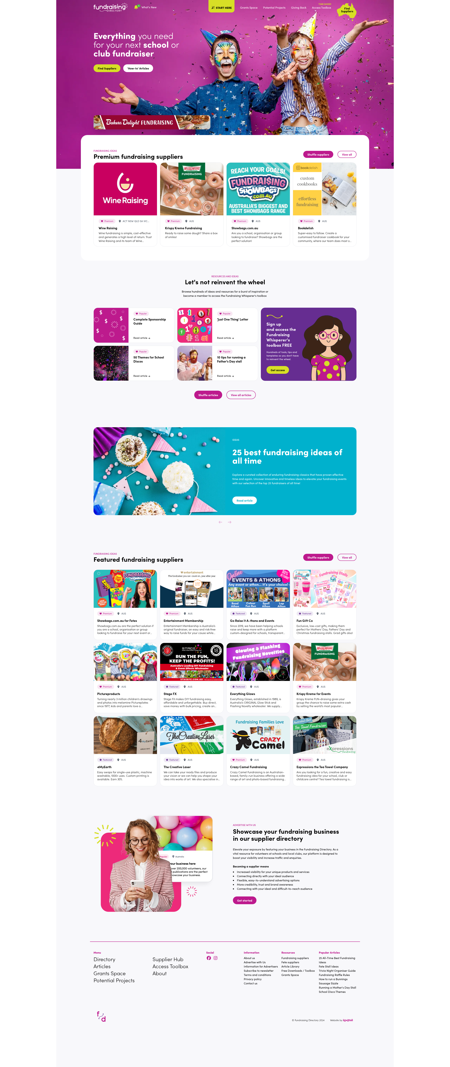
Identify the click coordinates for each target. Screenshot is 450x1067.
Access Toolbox (321, 7)
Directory (104, 959)
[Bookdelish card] (324, 189)
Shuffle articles (208, 395)
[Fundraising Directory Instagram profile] (215, 958)
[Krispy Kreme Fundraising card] (191, 189)
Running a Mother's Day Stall (337, 987)
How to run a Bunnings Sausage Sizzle (333, 981)
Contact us (250, 983)
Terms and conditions (257, 975)
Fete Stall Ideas (329, 966)
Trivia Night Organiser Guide (337, 970)
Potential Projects (274, 7)
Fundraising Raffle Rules (334, 975)
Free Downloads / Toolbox (298, 970)
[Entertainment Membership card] (191, 589)
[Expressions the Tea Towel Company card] (324, 735)
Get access (278, 370)
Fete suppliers (290, 962)
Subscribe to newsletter (259, 970)
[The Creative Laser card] (191, 735)
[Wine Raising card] (125, 189)
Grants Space (249, 7)
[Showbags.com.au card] (258, 189)
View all (347, 154)
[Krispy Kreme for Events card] (324, 662)
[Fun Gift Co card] (324, 589)
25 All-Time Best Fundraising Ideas (337, 960)
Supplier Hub (168, 959)
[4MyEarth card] (125, 735)
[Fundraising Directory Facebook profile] (208, 958)
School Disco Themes (332, 992)
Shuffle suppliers (318, 154)
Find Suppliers (107, 68)
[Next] (229, 522)
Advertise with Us (255, 962)
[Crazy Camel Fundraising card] (258, 735)
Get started (244, 900)
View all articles (241, 395)
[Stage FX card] (191, 662)
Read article (140, 338)
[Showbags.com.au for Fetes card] (125, 589)
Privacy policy (253, 979)
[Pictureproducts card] (125, 662)
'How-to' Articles (138, 68)
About (160, 973)
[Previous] (220, 522)
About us (249, 958)
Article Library (290, 966)
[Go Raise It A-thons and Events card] (258, 589)
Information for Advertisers (261, 966)
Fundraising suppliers (295, 958)
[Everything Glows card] (258, 662)
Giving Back (298, 7)
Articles (102, 966)
